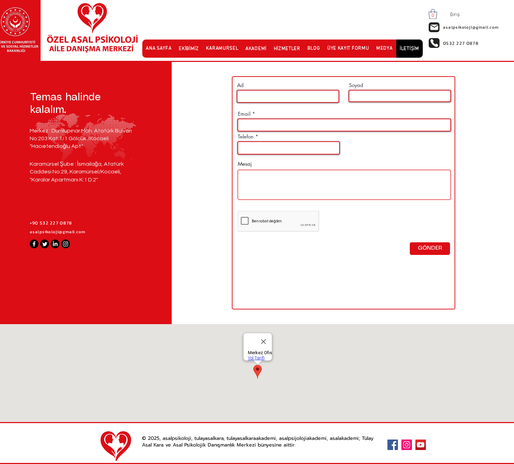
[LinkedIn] (55, 244)
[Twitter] (44, 244)
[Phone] (434, 43)
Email (244, 113)
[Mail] (434, 27)
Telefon (246, 136)
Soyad (356, 85)
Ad (240, 85)
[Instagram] (65, 244)
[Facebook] (34, 244)
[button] (433, 14)
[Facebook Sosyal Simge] (392, 445)
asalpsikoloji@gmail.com (58, 232)
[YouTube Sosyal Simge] (420, 445)
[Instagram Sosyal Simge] (406, 445)
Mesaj (245, 163)
